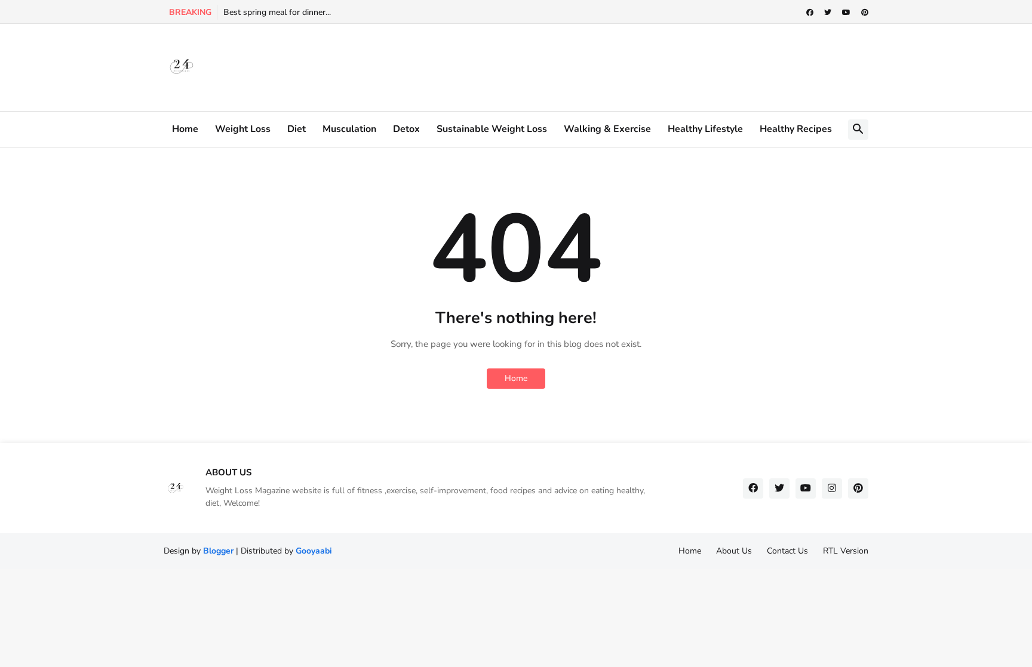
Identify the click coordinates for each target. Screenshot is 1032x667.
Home (185, 129)
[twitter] (827, 12)
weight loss (243, 129)
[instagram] (832, 488)
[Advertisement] (523, 66)
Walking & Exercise (607, 129)
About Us (734, 551)
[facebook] (809, 12)
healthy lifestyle (705, 129)
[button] (858, 129)
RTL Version (845, 551)
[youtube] (846, 12)
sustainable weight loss (492, 129)
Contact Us (787, 551)
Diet (296, 129)
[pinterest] (864, 12)
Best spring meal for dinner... (277, 12)
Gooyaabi (314, 551)
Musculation (349, 129)
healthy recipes (796, 129)
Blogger (218, 551)
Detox (406, 129)
